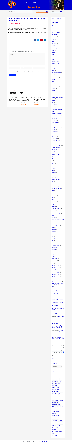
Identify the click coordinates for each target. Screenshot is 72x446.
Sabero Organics (54, 420)
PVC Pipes (53, 204)
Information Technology (56, 134)
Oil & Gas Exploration (55, 184)
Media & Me (54, 172)
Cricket (53, 70)
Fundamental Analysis (55, 389)
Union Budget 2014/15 (56, 272)
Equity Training (57, 383)
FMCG (53, 102)
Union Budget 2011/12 (56, 267)
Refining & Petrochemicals (56, 208)
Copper (53, 66)
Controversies (54, 65)
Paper (53, 190)
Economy (53, 83)
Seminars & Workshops (56, 225)
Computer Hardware (55, 63)
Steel (52, 236)
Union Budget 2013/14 (56, 270)
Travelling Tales (54, 260)
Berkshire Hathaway (55, 379)
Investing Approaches (55, 149)
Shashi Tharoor (60, 425)
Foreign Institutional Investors (57, 109)
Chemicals (53, 56)
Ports (52, 197)
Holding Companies (55, 125)
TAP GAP (53, 243)
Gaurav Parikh (54, 393)
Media (53, 170)
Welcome (53, 18)
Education (53, 84)
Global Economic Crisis (56, 115)
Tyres (53, 263)
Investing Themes (55, 151)
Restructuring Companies (56, 213)
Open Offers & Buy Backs (56, 186)
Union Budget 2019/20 (56, 276)
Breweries (53, 45)
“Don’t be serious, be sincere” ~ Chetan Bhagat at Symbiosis (58, 318)
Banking (53, 39)
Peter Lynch (61, 406)
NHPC (53, 406)
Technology (54, 249)
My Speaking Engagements (56, 179)
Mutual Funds (54, 177)
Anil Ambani (54, 377)
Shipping (53, 231)
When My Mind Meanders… (56, 281)
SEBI (52, 222)
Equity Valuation (54, 385)
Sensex (53, 227)
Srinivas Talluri (54, 429)
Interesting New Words (55, 143)
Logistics (53, 168)
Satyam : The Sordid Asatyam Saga (58, 219)
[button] (35, 40)
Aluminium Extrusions (55, 32)
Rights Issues (54, 217)
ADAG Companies (55, 27)
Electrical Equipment (55, 86)
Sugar (53, 240)
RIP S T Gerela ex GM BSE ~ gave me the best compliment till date (26, 99)
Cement (53, 54)
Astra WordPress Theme (44, 441)
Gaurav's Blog (33, 7)
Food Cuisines (54, 104)
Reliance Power (55, 417)
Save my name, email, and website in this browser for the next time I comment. (24, 71)
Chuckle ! (53, 59)
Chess (53, 57)
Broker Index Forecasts (56, 48)
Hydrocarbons (54, 131)
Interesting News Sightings (56, 145)
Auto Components (55, 34)
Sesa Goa (54, 425)
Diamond (53, 79)
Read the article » (11, 105)
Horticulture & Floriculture (56, 127)
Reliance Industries (55, 415)
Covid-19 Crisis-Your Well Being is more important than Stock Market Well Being (58, 308)
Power (53, 199)
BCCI (59, 377)
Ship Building (54, 229)
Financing (53, 100)
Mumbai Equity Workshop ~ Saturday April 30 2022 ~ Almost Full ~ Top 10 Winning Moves (57, 295)
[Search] (47, 11)
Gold (60, 393)
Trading (53, 256)
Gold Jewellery (54, 120)
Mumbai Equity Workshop (56, 404)
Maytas (61, 400)
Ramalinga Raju (56, 411)
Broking (53, 50)
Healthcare (53, 124)
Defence (53, 75)
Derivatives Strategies (55, 77)
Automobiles (54, 36)
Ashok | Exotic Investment (56, 320)
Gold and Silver (54, 118)
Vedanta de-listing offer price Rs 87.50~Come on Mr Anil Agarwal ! (39, 99)
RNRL (60, 417)
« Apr (52, 358)
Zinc (52, 286)
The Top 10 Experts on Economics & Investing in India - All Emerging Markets (58, 336)
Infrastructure (54, 136)
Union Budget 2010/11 (56, 265)
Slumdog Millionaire (55, 427)
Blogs (53, 41)
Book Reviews (54, 43)
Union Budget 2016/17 (56, 274)
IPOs (52, 156)
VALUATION (54, 278)
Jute (52, 160)
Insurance (53, 142)
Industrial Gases (54, 133)
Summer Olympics (55, 242)
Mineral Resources (55, 174)
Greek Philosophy (55, 122)
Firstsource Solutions (55, 387)
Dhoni (60, 381)
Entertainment (54, 92)
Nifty (52, 181)
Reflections (53, 210)
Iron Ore (53, 158)
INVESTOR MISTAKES (55, 154)
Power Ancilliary (54, 201)
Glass (53, 111)
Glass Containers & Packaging (57, 113)
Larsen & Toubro (55, 400)
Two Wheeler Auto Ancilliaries (57, 261)
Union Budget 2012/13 (56, 269)
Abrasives (53, 25)
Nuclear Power (54, 183)
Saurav (53, 325)
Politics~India (54, 195)
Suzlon (60, 431)
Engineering (54, 90)
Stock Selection (55, 431)
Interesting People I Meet (56, 147)
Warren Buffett (55, 435)
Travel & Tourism (55, 258)
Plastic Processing (55, 193)
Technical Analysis (55, 247)
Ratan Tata (54, 413)
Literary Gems (54, 166)
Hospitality (53, 129)
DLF (53, 383)
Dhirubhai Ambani (55, 381)
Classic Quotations (55, 61)
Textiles (53, 254)
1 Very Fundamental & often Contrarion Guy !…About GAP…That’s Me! (58, 331)
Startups (53, 234)
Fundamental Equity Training (57, 391)
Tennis (53, 252)
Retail (53, 215)
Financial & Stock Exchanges (57, 95)
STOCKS (53, 238)
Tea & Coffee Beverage (56, 245)
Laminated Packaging (55, 165)
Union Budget (54, 433)
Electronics (53, 88)
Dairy (52, 74)
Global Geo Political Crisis (56, 116)
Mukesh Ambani (55, 402)
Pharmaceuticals (55, 192)
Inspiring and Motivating (56, 140)
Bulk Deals (53, 52)
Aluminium (53, 30)
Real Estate (54, 206)
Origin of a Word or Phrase (56, 188)
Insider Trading (54, 138)
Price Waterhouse (55, 408)
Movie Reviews (54, 175)
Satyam (60, 420)
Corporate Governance (55, 68)
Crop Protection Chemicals (56, 72)
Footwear (53, 107)
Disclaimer (59, 18)
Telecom (53, 251)
